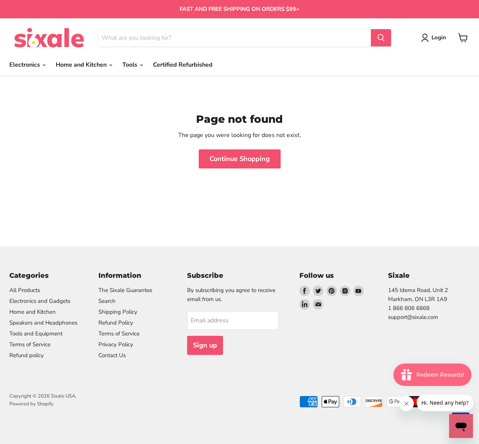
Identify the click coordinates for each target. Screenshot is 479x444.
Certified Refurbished (183, 65)
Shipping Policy (117, 312)
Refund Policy (115, 322)
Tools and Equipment (35, 333)
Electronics (25, 65)
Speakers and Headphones (43, 322)
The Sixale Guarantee (125, 290)
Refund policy (26, 355)
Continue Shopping (240, 158)
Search (107, 301)
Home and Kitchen (82, 65)
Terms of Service (30, 344)
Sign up (205, 345)
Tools (130, 65)
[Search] (381, 37)
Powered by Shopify (31, 404)
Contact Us (112, 355)
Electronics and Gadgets (39, 301)
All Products (24, 290)
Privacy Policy (115, 344)
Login (438, 37)
